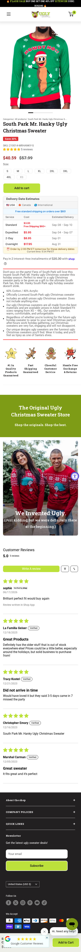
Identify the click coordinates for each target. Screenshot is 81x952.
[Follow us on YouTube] (37, 902)
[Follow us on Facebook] (8, 902)
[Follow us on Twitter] (15, 902)
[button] (12, 149)
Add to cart (21, 188)
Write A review (31, 569)
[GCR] (7, 938)
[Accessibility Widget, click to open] (75, 476)
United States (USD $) (19, 884)
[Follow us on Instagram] (22, 902)
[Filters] (65, 569)
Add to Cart (65, 942)
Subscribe (37, 866)
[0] (71, 14)
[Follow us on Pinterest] (30, 902)
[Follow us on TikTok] (44, 902)
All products (20, 119)
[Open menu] (9, 14)
